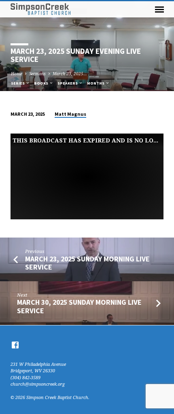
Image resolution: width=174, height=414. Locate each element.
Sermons (37, 73)
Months (96, 83)
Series (18, 83)
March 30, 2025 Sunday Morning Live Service (79, 306)
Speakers (68, 83)
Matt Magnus (70, 114)
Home (16, 73)
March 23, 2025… (70, 73)
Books (41, 83)
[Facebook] (15, 344)
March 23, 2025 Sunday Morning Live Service (87, 263)
